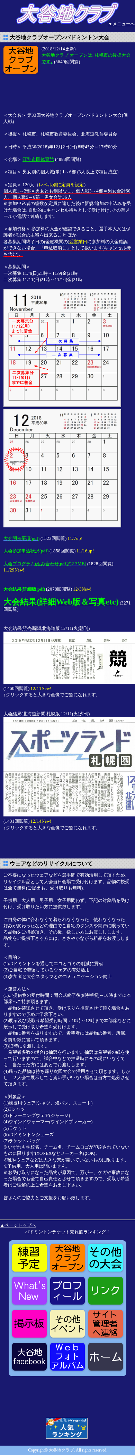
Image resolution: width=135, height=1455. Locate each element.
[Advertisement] (58, 92)
